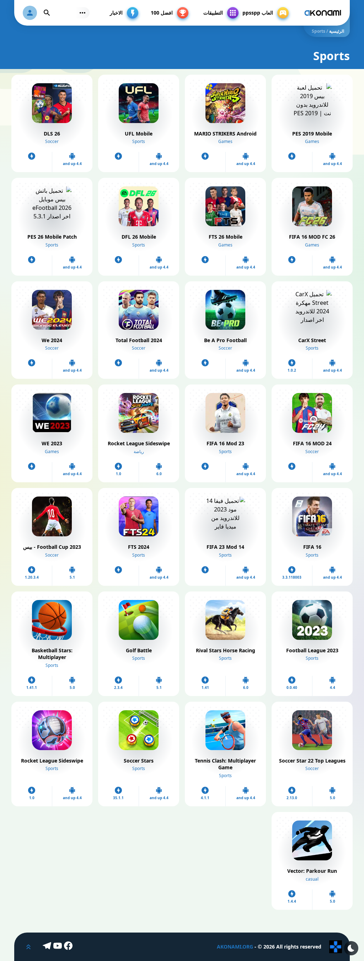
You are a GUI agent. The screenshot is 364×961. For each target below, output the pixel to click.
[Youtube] (58, 946)
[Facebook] (69, 946)
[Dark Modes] (351, 948)
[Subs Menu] (82, 12)
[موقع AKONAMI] (322, 13)
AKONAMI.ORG (235, 946)
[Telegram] (48, 946)
